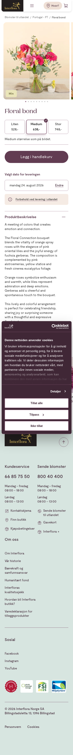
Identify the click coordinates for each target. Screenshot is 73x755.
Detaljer (55, 391)
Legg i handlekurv (36, 157)
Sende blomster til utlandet (54, 513)
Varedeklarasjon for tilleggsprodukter (18, 614)
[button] (25, 101)
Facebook (12, 653)
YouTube (11, 668)
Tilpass (34, 414)
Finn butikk (18, 519)
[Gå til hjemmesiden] (12, 6)
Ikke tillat (37, 426)
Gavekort (49, 522)
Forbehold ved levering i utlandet (36, 199)
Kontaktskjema (21, 510)
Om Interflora (14, 553)
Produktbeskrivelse (20, 217)
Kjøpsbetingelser (23, 528)
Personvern (13, 727)
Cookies (33, 727)
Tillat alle (37, 403)
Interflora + (51, 531)
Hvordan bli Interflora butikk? (20, 602)
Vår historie (13, 561)
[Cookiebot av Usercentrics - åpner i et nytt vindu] (52, 326)
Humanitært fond (17, 580)
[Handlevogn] (66, 5)
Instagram (11, 661)
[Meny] (32, 6)
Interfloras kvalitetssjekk (14, 590)
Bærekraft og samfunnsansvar (16, 570)
